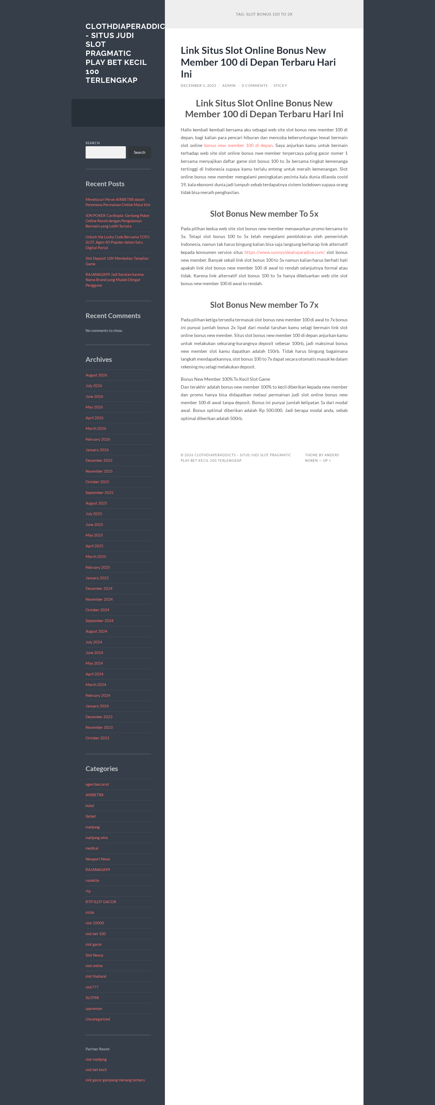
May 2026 (94, 407)
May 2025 (94, 535)
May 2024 (94, 663)
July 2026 (94, 385)
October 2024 (97, 609)
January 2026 (97, 449)
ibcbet (91, 816)
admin (229, 86)
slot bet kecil (96, 1069)
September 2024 (100, 620)
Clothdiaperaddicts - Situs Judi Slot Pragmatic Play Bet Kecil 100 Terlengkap (130, 53)
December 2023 (99, 716)
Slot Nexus (94, 955)
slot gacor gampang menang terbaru (115, 1080)
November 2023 (99, 727)
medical (92, 848)
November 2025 (99, 471)
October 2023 (97, 738)
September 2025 (100, 492)
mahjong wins (97, 837)
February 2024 (98, 695)
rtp (88, 891)
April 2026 (94, 417)
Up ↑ (327, 461)
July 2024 (94, 642)
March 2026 (96, 428)
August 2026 (96, 375)
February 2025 (98, 567)
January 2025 (97, 578)
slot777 (92, 987)
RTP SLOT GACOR (101, 901)
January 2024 (97, 706)
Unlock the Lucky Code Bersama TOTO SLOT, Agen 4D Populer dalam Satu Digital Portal (118, 242)
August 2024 (96, 631)
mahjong (93, 827)
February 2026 (98, 439)
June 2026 (94, 396)
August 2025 (96, 503)
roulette (92, 880)
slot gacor (94, 944)
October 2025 (97, 481)
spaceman (94, 1008)
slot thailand (96, 976)
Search (93, 143)
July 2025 (94, 513)
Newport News (98, 859)
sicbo (90, 912)
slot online (94, 965)
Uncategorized (98, 1019)
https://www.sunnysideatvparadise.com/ (284, 252)
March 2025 (96, 556)
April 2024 (94, 674)
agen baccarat (97, 784)
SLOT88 (92, 997)
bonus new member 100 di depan (238, 145)
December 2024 (99, 588)
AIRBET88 (94, 794)
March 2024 (96, 684)
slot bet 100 (96, 933)
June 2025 (94, 524)
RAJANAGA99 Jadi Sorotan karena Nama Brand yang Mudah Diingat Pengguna (115, 279)
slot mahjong (96, 1059)
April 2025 (94, 546)
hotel (90, 805)
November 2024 (99, 599)
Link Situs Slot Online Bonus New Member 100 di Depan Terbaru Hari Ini (258, 62)
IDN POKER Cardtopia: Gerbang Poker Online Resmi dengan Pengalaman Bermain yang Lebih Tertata (118, 220)
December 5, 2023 (198, 86)
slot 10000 (95, 923)
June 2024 (94, 652)
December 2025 (99, 460)
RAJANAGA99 (98, 869)
